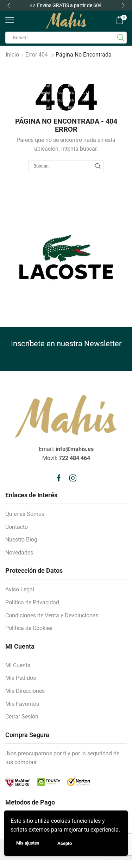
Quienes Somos (24, 514)
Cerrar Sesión (21, 716)
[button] (8, 5)
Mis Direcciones (25, 691)
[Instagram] (72, 477)
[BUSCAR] (98, 166)
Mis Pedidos (20, 678)
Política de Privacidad (32, 602)
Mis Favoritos (22, 704)
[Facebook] (59, 477)
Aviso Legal (19, 589)
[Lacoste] (66, 257)
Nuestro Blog (21, 539)
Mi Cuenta (18, 665)
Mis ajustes (27, 843)
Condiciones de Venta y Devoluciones (51, 615)
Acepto (64, 843)
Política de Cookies (28, 628)
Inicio (12, 54)
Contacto (16, 527)
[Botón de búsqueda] (120, 37)
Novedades (19, 552)
